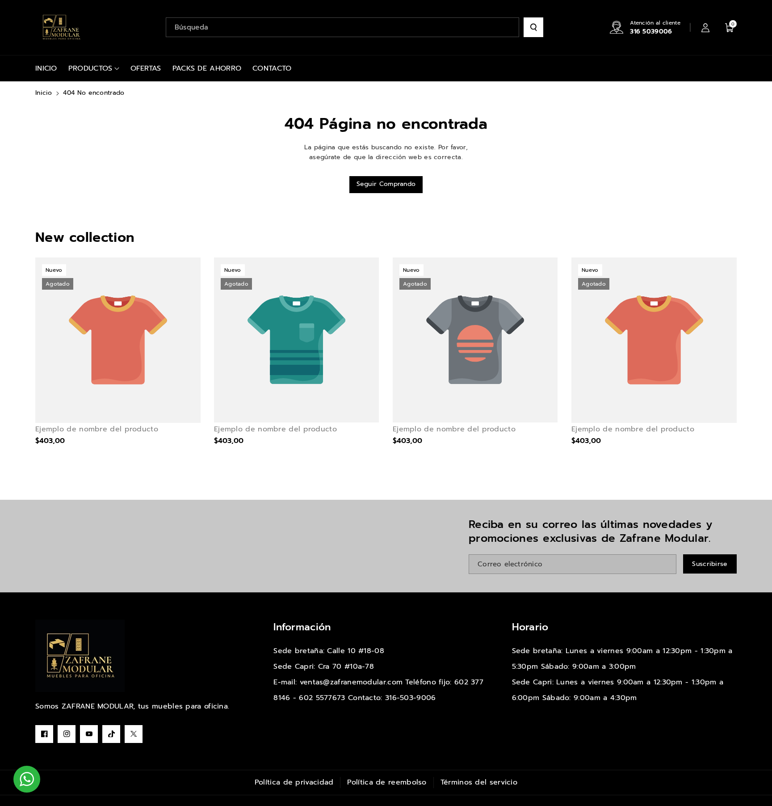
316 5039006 (651, 31)
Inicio (43, 92)
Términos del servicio (479, 782)
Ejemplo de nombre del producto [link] (96, 429)
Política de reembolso (386, 782)
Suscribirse (709, 564)
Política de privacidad (294, 782)
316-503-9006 (410, 697)
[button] (729, 27)
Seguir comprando (386, 184)
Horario (530, 627)
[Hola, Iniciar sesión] (705, 27)
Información (302, 627)
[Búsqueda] (533, 27)
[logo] (80, 656)
